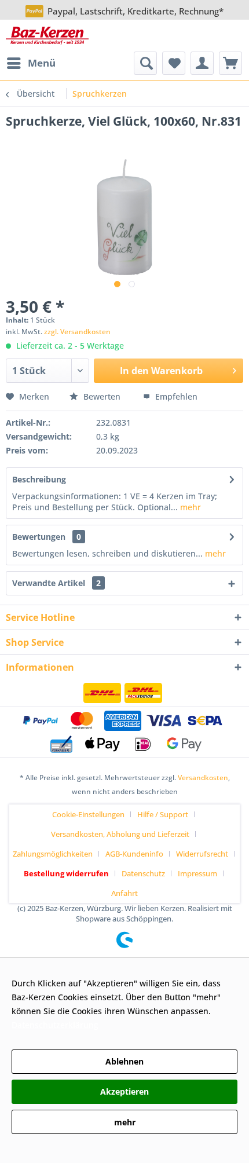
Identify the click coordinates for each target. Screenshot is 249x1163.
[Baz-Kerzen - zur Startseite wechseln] (47, 35)
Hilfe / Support (162, 814)
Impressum (197, 873)
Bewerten (102, 396)
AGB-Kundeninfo (134, 854)
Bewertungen (38, 536)
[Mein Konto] (202, 63)
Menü (42, 63)
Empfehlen (175, 396)
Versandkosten (203, 777)
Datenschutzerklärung (55, 1024)
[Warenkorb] (230, 63)
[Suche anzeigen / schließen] (145, 63)
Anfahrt (124, 893)
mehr (189, 507)
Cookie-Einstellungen (88, 814)
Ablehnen (124, 1061)
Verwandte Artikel (56, 582)
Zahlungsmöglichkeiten (53, 854)
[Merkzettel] (173, 63)
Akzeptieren (124, 1091)
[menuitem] (30, 63)
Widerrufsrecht (202, 854)
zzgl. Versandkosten (77, 332)
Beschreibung (39, 479)
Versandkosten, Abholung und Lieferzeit (120, 834)
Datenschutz (143, 873)
